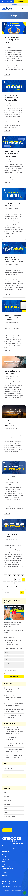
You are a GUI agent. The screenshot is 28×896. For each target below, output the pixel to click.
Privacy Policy (9, 812)
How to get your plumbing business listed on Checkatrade (13, 259)
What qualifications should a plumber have (12, 39)
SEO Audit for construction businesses (9, 423)
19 (4, 579)
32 (11, 586)
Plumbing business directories (12, 204)
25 (4, 583)
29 (19, 583)
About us (7, 796)
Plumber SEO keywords (9, 478)
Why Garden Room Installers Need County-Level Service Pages (13, 697)
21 (12, 579)
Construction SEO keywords (11, 535)
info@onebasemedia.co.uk (13, 881)
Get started (8, 800)
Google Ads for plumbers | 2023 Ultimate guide (11, 97)
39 (16, 586)
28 (15, 583)
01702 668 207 (8, 1)
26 (8, 583)
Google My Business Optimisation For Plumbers (12, 317)
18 (22, 576)
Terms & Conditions (10, 816)
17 (18, 576)
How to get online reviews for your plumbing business (12, 153)
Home (7, 792)
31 (7, 586)
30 (23, 583)
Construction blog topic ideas (12, 372)
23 (19, 579)
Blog (6, 808)
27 (12, 583)
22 (15, 579)
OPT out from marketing (11, 670)
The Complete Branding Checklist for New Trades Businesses (13, 689)
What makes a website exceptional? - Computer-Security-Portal (13, 729)
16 (14, 576)
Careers (7, 804)
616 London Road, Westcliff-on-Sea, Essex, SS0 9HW (12, 878)
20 (8, 579)
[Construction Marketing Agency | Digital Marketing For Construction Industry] (7, 9)
